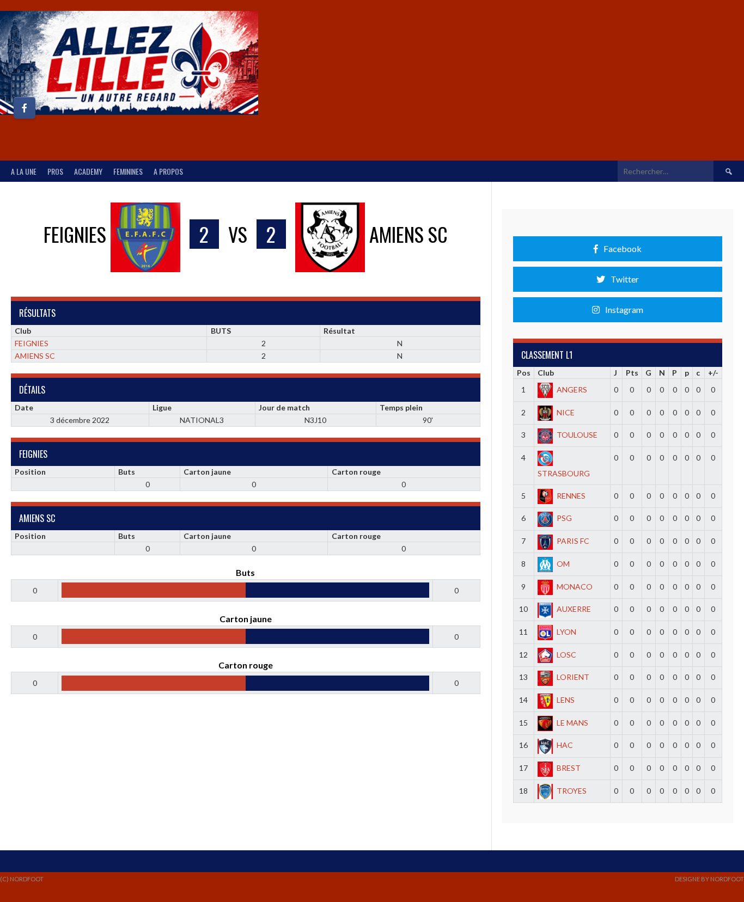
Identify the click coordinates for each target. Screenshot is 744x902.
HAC (565, 745)
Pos (523, 372)
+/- (713, 372)
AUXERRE (574, 608)
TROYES (572, 790)
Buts (126, 471)
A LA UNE (23, 171)
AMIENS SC (35, 355)
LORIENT (573, 677)
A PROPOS (168, 171)
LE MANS (572, 722)
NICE (566, 412)
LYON (566, 631)
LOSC (566, 654)
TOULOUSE (577, 434)
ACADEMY (88, 171)
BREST (569, 767)
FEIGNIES (31, 343)
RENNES (571, 495)
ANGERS (572, 389)
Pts (632, 372)
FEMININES (128, 171)
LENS (566, 699)
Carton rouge (356, 471)
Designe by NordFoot (709, 878)
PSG (564, 518)
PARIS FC (573, 540)
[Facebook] (24, 108)
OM (563, 563)
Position (30, 471)
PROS (55, 171)
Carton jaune (207, 471)
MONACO (575, 586)
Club (546, 372)
